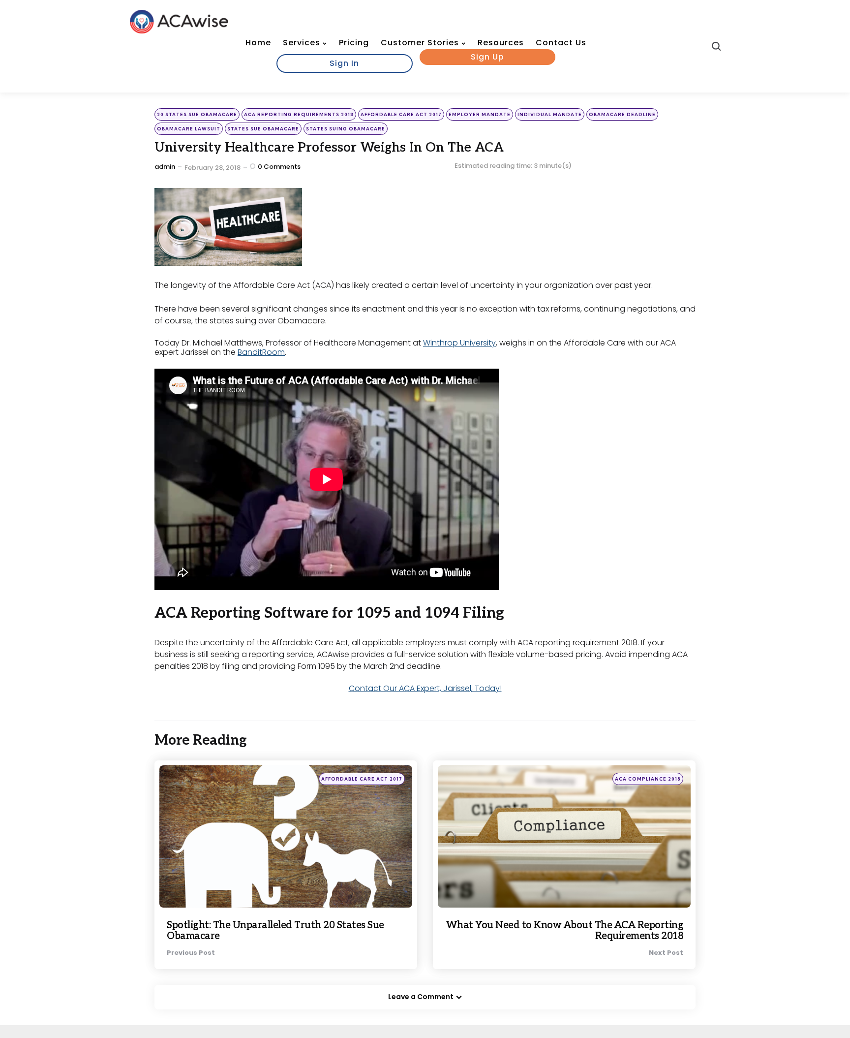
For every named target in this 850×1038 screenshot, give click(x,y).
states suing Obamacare (345, 128)
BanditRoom (261, 352)
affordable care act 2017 (401, 114)
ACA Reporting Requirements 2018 (299, 114)
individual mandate (549, 114)
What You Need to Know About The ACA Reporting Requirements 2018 (565, 930)
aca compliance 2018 (648, 779)
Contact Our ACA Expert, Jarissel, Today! (425, 688)
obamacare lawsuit (188, 128)
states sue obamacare (263, 128)
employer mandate (480, 114)
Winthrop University (459, 342)
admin (164, 166)
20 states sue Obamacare (197, 114)
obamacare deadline (622, 114)
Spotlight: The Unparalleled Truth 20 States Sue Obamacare (275, 930)
